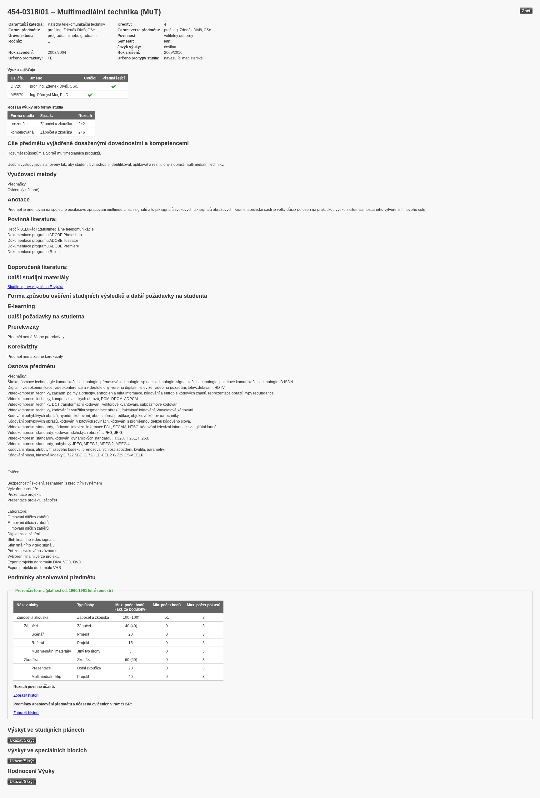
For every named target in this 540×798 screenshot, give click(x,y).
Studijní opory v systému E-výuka (35, 287)
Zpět (526, 10)
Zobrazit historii (26, 695)
